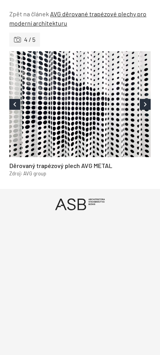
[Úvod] (80, 204)
